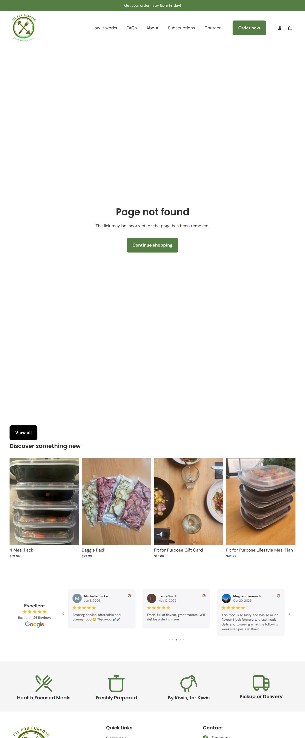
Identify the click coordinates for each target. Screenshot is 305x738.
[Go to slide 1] (169, 639)
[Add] (71, 537)
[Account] (279, 28)
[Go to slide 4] (180, 639)
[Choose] (216, 537)
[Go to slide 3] (176, 639)
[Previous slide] (233, 501)
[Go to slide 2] (172, 639)
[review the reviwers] (129, 596)
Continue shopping (152, 245)
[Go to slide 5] (183, 639)
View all (23, 432)
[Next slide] (288, 501)
